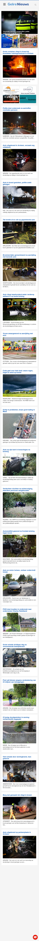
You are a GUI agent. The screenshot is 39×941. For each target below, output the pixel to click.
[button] (35, 937)
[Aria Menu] (4, 4)
